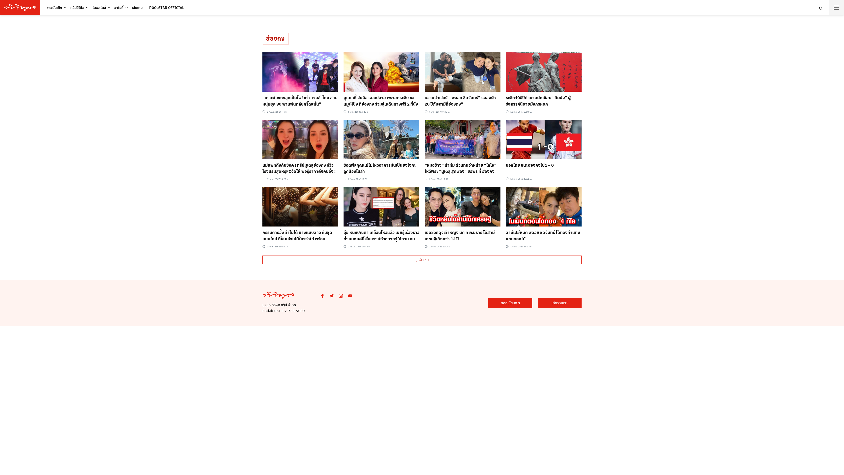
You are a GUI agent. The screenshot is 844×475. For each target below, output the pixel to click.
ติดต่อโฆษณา (510, 302)
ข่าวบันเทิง (54, 7)
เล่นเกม (137, 7)
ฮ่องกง (275, 38)
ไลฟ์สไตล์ (99, 7)
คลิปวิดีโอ (77, 7)
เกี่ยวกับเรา (560, 302)
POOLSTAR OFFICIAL (166, 7)
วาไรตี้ (119, 7)
